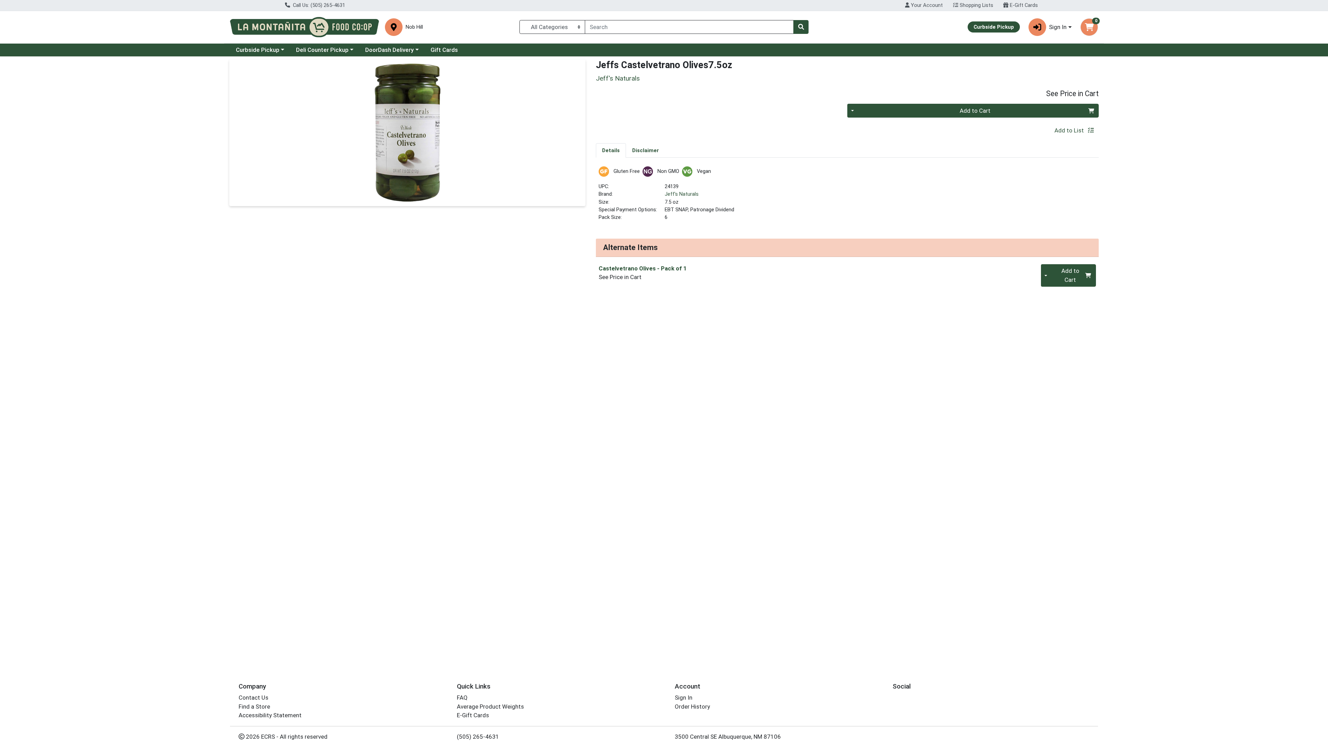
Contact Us (253, 697)
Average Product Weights (490, 706)
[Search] (801, 27)
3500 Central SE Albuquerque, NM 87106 (728, 736)
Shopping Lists (975, 5)
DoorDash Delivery (389, 49)
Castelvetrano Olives (643, 268)
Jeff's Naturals (682, 194)
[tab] (611, 150)
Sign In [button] (1058, 27)
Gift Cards (444, 49)
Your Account (926, 5)
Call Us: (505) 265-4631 (318, 5)
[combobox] (689, 27)
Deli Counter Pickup (322, 49)
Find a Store (254, 706)
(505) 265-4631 (478, 736)
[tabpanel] (847, 196)
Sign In (683, 697)
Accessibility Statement (270, 715)
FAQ (462, 697)
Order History (692, 706)
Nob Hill (414, 27)
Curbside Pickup (257, 49)
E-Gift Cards (1023, 5)
